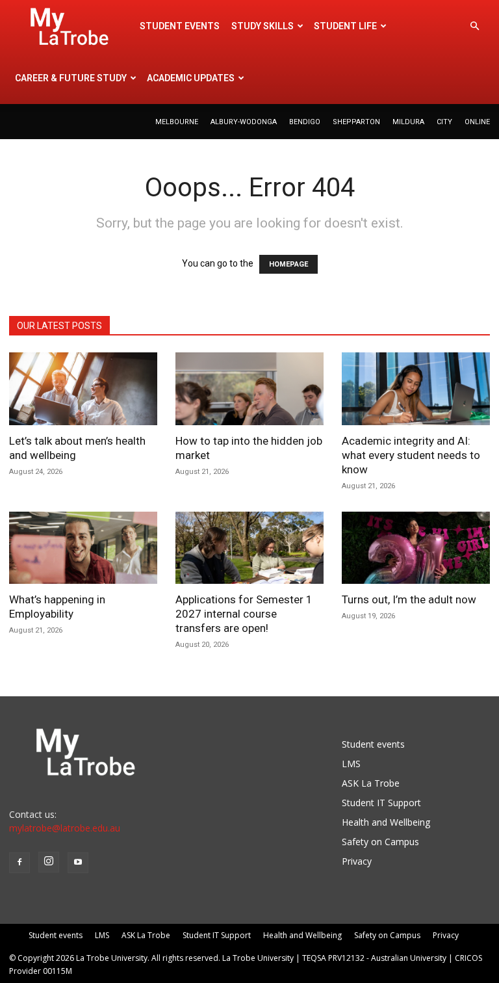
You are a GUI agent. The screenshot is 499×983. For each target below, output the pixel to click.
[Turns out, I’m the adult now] (416, 548)
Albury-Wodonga (244, 122)
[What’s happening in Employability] (83, 548)
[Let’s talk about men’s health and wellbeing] (83, 388)
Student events (180, 26)
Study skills (262, 26)
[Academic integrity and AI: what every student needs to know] (416, 388)
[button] (474, 26)
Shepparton (356, 122)
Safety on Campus (380, 841)
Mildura (408, 122)
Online (477, 122)
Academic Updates (191, 78)
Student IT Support (381, 802)
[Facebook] (19, 862)
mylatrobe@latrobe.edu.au (64, 828)
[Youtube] (78, 862)
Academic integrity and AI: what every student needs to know (411, 455)
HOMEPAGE (288, 264)
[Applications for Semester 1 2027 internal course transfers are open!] (249, 548)
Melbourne (176, 122)
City (444, 122)
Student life (345, 26)
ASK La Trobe (371, 783)
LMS (351, 763)
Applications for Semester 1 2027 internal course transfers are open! (244, 614)
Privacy (357, 861)
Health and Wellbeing (386, 822)
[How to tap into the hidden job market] (249, 388)
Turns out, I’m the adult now (410, 599)
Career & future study (71, 78)
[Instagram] (48, 862)
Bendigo (304, 122)
